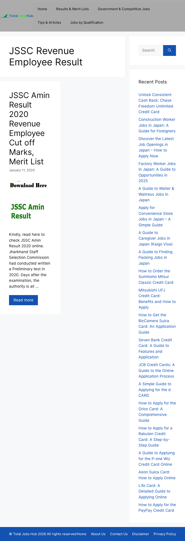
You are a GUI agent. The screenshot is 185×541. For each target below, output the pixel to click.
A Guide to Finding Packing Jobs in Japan (155, 258)
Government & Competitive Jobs (124, 9)
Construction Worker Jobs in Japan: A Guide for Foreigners (157, 125)
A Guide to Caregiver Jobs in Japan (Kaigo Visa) (156, 238)
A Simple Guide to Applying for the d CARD (155, 390)
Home (42, 9)
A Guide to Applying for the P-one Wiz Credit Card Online (157, 459)
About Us (98, 534)
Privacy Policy (165, 534)
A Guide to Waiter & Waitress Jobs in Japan (156, 194)
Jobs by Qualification (86, 22)
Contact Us (119, 534)
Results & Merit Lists (72, 9)
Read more (23, 300)
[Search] (169, 50)
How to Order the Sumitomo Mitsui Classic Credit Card (156, 277)
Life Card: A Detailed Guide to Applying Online (154, 491)
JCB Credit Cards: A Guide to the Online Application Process (157, 370)
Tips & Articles (49, 22)
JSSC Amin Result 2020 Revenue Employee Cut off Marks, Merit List (29, 128)
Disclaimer (140, 534)
